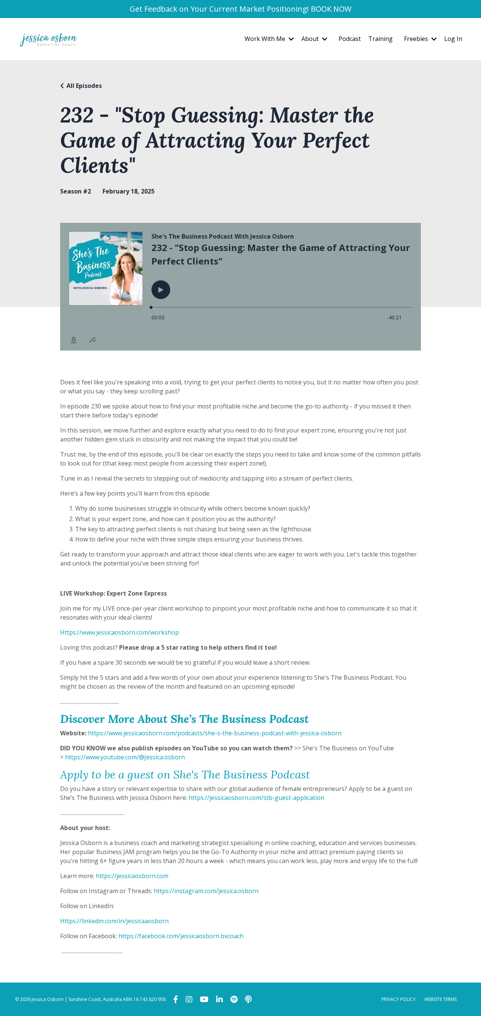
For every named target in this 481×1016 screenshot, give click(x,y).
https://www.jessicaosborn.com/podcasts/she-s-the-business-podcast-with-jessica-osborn (215, 733)
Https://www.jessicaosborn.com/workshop (119, 632)
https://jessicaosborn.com (132, 876)
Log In (453, 39)
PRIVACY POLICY (398, 999)
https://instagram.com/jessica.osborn (206, 891)
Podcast (350, 39)
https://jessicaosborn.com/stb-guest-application (256, 798)
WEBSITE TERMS (440, 999)
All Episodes (84, 86)
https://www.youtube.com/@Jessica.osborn (125, 757)
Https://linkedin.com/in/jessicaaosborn (114, 921)
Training (380, 39)
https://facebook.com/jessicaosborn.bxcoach (181, 936)
